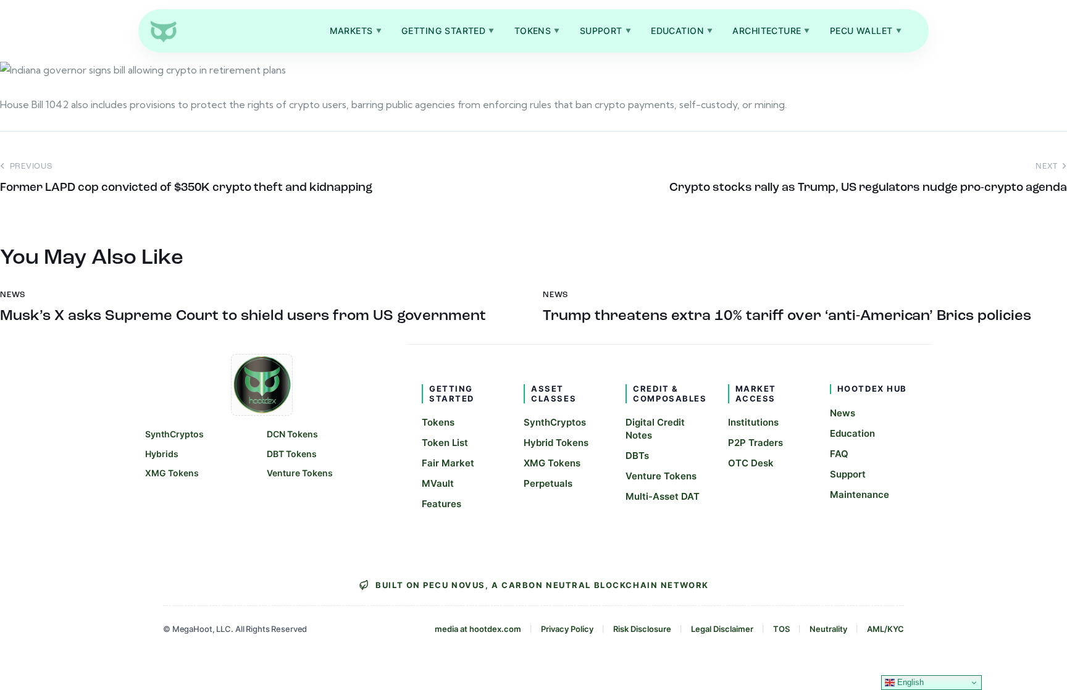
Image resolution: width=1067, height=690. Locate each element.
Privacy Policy (567, 629)
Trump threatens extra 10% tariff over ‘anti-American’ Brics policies (787, 316)
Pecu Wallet (866, 30)
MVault (438, 483)
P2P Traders (755, 442)
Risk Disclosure (642, 629)
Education (682, 30)
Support (605, 30)
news (12, 295)
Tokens (537, 30)
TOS (781, 629)
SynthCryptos (174, 434)
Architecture (771, 30)
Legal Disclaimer (722, 629)
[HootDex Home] (163, 30)
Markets (356, 30)
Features (441, 504)
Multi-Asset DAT (663, 496)
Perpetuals (548, 483)
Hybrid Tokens (556, 442)
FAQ (839, 454)
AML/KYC (885, 629)
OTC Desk (751, 463)
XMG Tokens (172, 473)
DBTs (637, 455)
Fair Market (448, 463)
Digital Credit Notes (655, 428)
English (909, 682)
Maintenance (859, 494)
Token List (445, 442)
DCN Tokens (292, 434)
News (842, 413)
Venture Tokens (300, 473)
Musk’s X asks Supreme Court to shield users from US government (243, 316)
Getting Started (448, 30)
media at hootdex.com (478, 629)
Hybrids (161, 453)
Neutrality (828, 629)
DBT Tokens (292, 453)
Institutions (753, 422)
